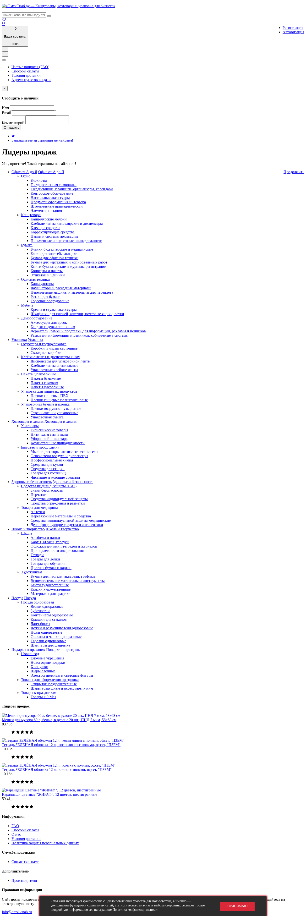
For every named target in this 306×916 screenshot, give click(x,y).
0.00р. (15, 36)
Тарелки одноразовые (48, 641)
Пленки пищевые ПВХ (50, 396)
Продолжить (294, 172)
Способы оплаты (25, 71)
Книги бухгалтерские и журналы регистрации (68, 266)
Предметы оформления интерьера (58, 202)
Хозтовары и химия (27, 421)
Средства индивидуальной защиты (59, 499)
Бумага (27, 245)
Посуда (17, 598)
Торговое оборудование (50, 301)
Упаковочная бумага (47, 417)
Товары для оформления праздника (50, 680)
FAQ (15, 826)
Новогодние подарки (48, 662)
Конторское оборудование (52, 193)
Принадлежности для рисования (57, 551)
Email (6, 113)
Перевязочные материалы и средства (61, 516)
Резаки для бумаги (45, 297)
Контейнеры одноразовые (52, 615)
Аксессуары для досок (49, 322)
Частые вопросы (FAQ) (30, 67)
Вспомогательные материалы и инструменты (68, 581)
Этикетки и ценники (48, 275)
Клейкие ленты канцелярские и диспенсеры (67, 223)
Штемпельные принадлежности (57, 206)
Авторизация (293, 32)
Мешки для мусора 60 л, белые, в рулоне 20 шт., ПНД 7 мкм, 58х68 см (59, 720)
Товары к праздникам (38, 693)
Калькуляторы (42, 284)
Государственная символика (53, 185)
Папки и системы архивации (54, 236)
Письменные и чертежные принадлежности (66, 241)
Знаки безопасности (47, 490)
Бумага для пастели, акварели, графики (63, 576)
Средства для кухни (47, 464)
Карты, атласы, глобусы (50, 542)
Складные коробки (46, 353)
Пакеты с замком (44, 383)
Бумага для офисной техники (54, 258)
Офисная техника (35, 279)
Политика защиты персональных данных (45, 843)
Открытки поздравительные (54, 684)
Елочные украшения (47, 658)
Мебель (27, 305)
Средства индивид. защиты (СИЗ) (48, 486)
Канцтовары (31, 215)
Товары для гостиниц (48, 473)
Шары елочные (43, 671)
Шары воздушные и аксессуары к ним (62, 688)
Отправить (11, 127)
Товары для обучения (48, 563)
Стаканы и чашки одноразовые (56, 637)
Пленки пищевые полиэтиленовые (59, 400)
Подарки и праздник (28, 649)
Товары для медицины (39, 507)
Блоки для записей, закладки (54, 254)
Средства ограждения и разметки (58, 503)
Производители (24, 880)
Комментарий (13, 123)
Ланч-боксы (40, 624)
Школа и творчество (28, 529)
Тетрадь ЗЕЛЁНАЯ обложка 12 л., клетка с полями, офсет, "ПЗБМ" (57, 770)
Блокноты (39, 180)
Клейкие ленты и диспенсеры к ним (50, 357)
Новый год (30, 654)
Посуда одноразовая (37, 602)
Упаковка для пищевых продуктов (49, 391)
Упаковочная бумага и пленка (45, 404)
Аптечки (38, 512)
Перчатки (38, 495)
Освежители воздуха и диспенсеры (59, 456)
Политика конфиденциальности (135, 909)
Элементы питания (46, 210)
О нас (16, 834)
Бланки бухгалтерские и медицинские (62, 249)
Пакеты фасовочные (47, 387)
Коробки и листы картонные (54, 348)
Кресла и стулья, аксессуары (54, 309)
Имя (5, 108)
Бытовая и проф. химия (40, 447)
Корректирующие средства (53, 232)
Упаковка (19, 340)
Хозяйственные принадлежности (58, 443)
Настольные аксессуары (50, 198)
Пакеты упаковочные (38, 374)
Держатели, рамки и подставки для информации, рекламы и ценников (88, 331)
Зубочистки (40, 611)
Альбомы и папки (45, 538)
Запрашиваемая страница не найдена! (42, 140)
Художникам (31, 572)
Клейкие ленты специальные (54, 365)
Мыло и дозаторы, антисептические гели (64, 452)
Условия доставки (26, 75)
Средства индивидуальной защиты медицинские (71, 520)
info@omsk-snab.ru (17, 912)
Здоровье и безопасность (31, 482)
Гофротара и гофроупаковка (43, 344)
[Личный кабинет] (3, 24)
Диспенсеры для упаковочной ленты (61, 361)
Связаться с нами (25, 862)
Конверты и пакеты (47, 271)
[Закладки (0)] (4, 19)
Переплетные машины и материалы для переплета (72, 292)
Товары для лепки (45, 559)
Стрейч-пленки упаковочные (54, 413)
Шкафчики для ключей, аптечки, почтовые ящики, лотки (77, 314)
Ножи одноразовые (46, 632)
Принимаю (237, 906)
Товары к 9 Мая (43, 697)
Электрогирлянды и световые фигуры (62, 675)
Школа (26, 533)
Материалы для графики (51, 594)
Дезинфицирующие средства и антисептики (67, 525)
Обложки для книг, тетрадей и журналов (64, 546)
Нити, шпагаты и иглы (49, 434)
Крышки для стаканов (49, 619)
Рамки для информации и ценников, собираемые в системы (79, 335)
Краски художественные (51, 589)
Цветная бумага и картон (51, 568)
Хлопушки (39, 667)
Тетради (37, 555)
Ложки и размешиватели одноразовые (62, 628)
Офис (25, 176)
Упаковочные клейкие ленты (54, 370)
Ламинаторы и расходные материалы (61, 288)
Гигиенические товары (49, 430)
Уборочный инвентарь (49, 439)
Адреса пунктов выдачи (31, 80)
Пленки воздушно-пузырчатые (56, 408)
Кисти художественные (50, 585)
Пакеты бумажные (46, 378)
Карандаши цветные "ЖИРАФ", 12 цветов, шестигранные (49, 794)
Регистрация (293, 28)
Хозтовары (30, 426)
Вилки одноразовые (47, 606)
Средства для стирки (48, 469)
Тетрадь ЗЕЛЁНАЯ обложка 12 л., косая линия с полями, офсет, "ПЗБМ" (61, 745)
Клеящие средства (45, 228)
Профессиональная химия (52, 460)
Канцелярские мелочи (49, 219)
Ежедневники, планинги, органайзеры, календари (72, 189)
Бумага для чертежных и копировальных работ (69, 262)
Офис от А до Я (24, 172)
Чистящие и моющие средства (55, 477)
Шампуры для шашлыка (50, 645)
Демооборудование (36, 318)
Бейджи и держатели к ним (53, 327)
